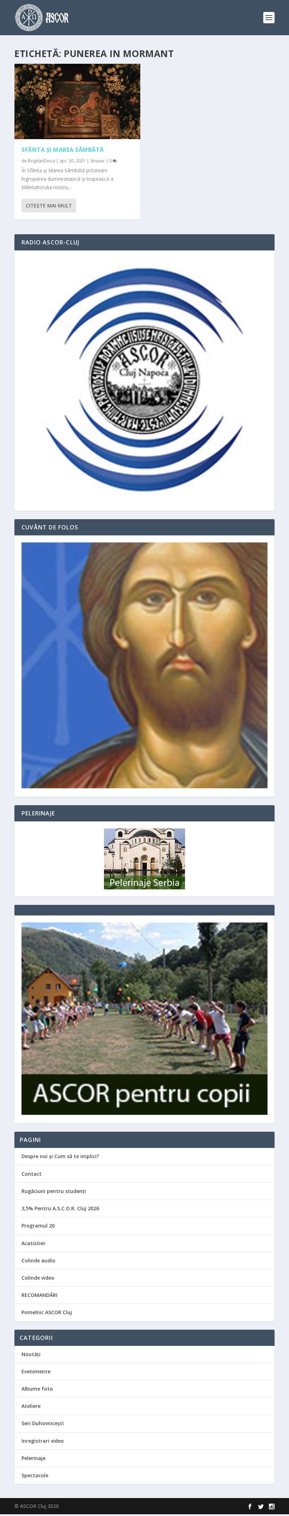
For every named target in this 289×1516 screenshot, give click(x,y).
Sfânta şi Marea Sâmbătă (62, 150)
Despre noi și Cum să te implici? (60, 1156)
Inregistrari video (42, 1440)
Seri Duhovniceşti (42, 1423)
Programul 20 (38, 1225)
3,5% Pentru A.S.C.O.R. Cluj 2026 (60, 1208)
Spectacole (34, 1475)
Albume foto (37, 1388)
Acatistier (33, 1243)
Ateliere (31, 1406)
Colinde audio (38, 1260)
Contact (31, 1173)
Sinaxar (97, 161)
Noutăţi (31, 1354)
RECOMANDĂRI (39, 1295)
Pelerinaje (33, 1458)
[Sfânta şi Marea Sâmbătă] (77, 101)
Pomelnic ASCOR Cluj (46, 1312)
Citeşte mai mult (49, 205)
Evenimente (35, 1371)
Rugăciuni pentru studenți (53, 1191)
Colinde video (37, 1277)
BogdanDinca (41, 161)
